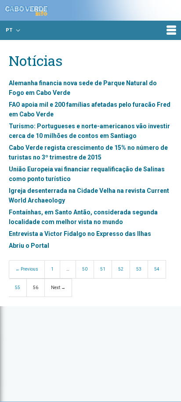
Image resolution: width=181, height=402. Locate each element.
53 (138, 269)
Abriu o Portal (29, 245)
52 (120, 269)
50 (84, 269)
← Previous (26, 269)
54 (156, 269)
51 (102, 269)
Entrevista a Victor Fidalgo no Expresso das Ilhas (80, 233)
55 (17, 287)
